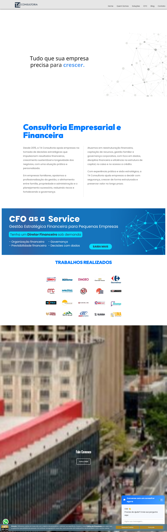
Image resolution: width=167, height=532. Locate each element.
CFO (145, 6)
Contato (161, 6)
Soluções (136, 6)
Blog (152, 6)
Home (110, 6)
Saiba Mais (83, 461)
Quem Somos (123, 6)
